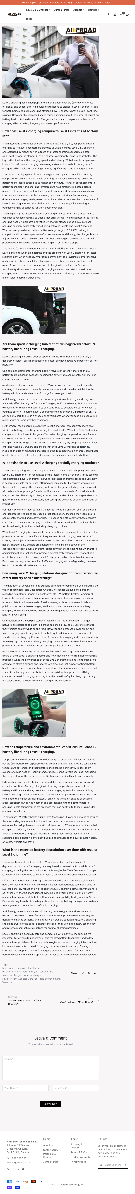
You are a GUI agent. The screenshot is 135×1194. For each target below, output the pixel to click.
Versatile (7, 982)
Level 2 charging (25, 620)
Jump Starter (61, 9)
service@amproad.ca (18, 1162)
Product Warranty (80, 1157)
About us (48, 1145)
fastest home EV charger (61, 509)
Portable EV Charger (49, 1155)
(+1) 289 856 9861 (17, 1158)
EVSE (53, 659)
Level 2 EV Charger (37, 9)
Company (93, 9)
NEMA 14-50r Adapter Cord (17, 978)
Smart (56, 978)
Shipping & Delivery (77, 1146)
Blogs (29, 18)
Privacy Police (78, 1161)
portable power (43, 978)
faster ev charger (11, 975)
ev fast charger (43, 971)
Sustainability (50, 1150)
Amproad (19, 230)
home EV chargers (86, 548)
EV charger (34, 968)
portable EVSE (83, 411)
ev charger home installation (18, 971)
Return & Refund (80, 1152)
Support (77, 9)
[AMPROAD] (14, 14)
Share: (74, 973)
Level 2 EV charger (13, 474)
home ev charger (32, 975)
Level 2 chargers (49, 557)
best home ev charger (14, 968)
